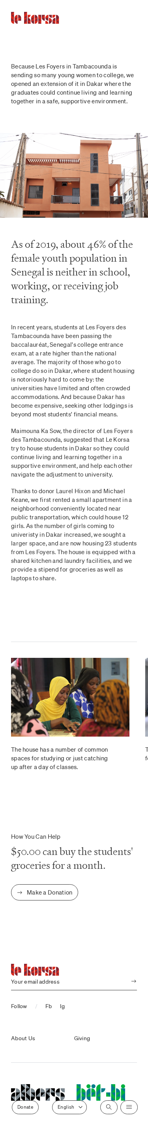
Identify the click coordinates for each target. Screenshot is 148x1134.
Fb (48, 1006)
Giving (82, 1038)
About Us (23, 1038)
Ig (62, 1006)
